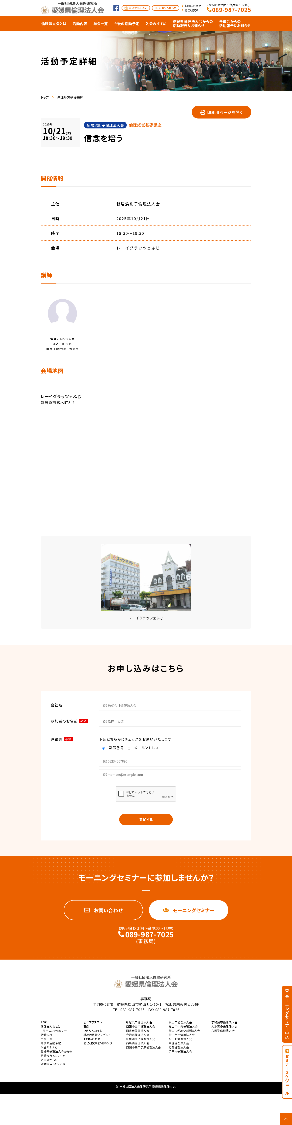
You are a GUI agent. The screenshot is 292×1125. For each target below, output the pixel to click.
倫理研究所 (191, 10)
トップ (45, 97)
